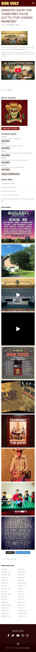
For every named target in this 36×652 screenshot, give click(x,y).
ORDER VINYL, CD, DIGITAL (10, 128)
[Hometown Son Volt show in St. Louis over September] (18, 226)
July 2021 (20, 588)
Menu (33, 3)
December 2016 (22, 613)
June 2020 (4, 597)
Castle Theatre (20, 167)
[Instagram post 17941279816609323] (18, 431)
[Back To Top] (18, 644)
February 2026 (5, 572)
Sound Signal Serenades (8, 183)
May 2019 (21, 599)
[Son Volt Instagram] (23, 635)
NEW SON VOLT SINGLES (8, 191)
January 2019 (21, 602)
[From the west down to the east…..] (18, 260)
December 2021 (5, 588)
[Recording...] (18, 499)
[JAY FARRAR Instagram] (27, 635)
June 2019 (4, 599)
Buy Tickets (6, 141)
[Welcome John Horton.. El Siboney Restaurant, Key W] (18, 465)
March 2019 (4, 602)
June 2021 (4, 591)
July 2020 (20, 594)
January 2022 (21, 586)
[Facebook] (8, 635)
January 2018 (5, 608)
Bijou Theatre (18, 146)
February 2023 (22, 583)
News (10, 90)
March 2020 (21, 597)
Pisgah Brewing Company (25, 153)
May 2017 (21, 608)
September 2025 (6, 575)
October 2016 (22, 616)
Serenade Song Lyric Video (8, 187)
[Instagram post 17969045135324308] (18, 328)
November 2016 (5, 616)
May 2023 (21, 580)
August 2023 (21, 577)
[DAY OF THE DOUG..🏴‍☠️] (18, 294)
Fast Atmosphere (25, 648)
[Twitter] (13, 635)
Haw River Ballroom (21, 160)
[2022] (18, 397)
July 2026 (3, 569)
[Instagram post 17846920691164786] (18, 533)
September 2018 (6, 605)
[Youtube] (17, 635)
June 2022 (4, 586)
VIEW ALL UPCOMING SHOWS (10, 174)
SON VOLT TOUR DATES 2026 (10, 195)
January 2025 (5, 577)
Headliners (18, 138)
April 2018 (21, 605)
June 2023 (4, 580)
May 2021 (21, 591)
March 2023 (4, 583)
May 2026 (21, 569)
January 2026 (21, 572)
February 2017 (22, 610)
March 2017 (4, 610)
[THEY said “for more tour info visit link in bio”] (18, 363)
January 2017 (5, 613)
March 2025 (21, 575)
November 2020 (5, 594)
